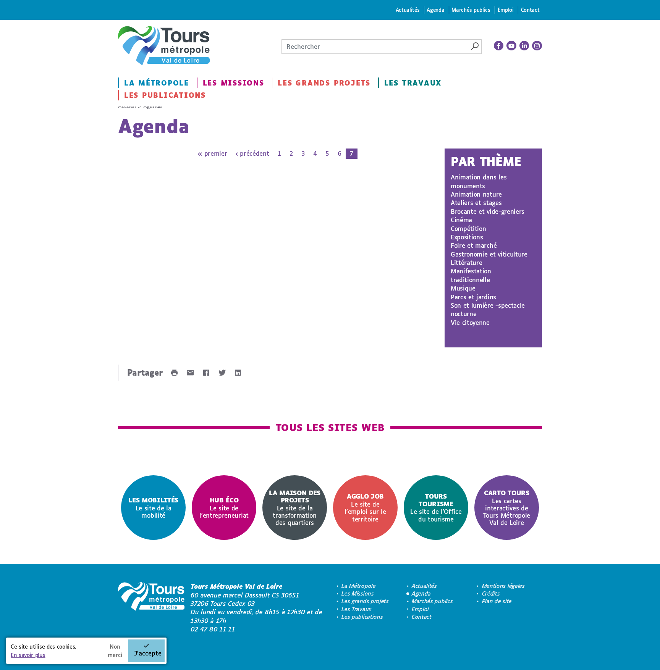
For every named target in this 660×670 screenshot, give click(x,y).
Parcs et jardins (473, 297)
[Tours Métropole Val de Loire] (164, 45)
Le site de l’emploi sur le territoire (365, 507)
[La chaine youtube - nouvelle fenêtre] (511, 46)
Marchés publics (470, 9)
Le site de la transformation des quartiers (294, 507)
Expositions (467, 237)
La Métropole (156, 83)
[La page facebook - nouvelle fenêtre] (499, 46)
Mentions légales (503, 585)
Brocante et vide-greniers (487, 211)
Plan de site (497, 601)
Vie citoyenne (470, 322)
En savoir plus (28, 655)
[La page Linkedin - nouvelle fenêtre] (524, 46)
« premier (212, 153)
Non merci (115, 651)
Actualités (408, 9)
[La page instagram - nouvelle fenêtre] (537, 46)
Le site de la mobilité (153, 507)
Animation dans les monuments (478, 181)
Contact (530, 9)
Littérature (466, 262)
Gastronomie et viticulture (489, 254)
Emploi (506, 9)
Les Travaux (413, 83)
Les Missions (233, 83)
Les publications (165, 95)
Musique (463, 288)
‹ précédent (252, 153)
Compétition (468, 228)
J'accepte (148, 653)
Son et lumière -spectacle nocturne (488, 309)
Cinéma (461, 220)
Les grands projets (324, 83)
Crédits (491, 593)
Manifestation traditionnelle (471, 275)
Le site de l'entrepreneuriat (224, 507)
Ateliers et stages (476, 203)
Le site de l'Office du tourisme (436, 507)
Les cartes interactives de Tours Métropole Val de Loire (506, 507)
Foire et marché (474, 245)
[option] (153, 507)
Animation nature (476, 194)
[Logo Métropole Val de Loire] (151, 607)
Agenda (435, 9)
